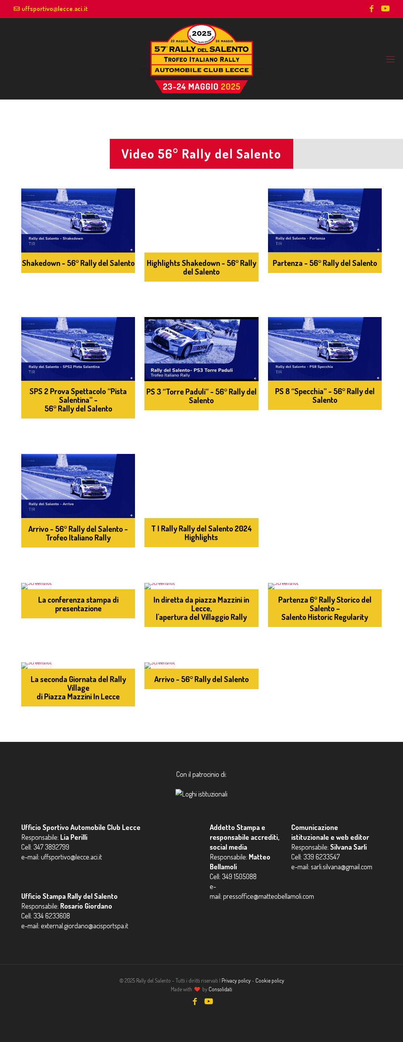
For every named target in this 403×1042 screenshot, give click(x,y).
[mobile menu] (390, 58)
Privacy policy (236, 980)
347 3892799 (51, 847)
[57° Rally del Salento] (201, 58)
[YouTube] (384, 9)
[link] (78, 220)
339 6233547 (321, 856)
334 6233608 (51, 915)
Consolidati (220, 989)
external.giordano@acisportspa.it (84, 925)
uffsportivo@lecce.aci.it (55, 9)
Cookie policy (269, 980)
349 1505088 (239, 876)
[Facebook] (371, 9)
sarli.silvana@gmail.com (341, 866)
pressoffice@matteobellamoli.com (268, 896)
